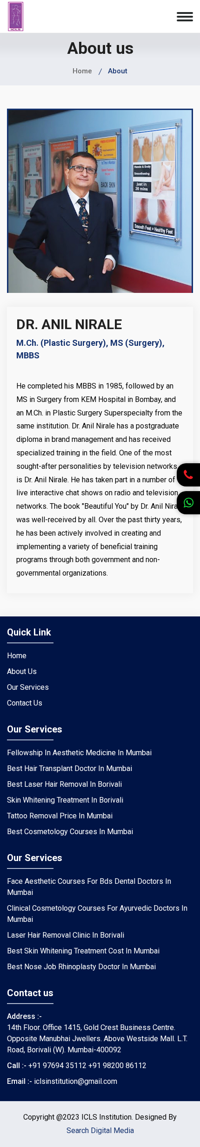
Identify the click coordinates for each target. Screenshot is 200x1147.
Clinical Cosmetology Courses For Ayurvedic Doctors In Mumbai (97, 914)
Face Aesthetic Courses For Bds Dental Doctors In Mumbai (89, 887)
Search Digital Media (100, 1130)
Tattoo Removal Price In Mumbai (60, 815)
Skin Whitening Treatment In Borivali (65, 800)
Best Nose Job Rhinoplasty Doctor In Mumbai (81, 966)
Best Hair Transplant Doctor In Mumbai (69, 768)
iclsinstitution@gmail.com (75, 1081)
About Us (22, 671)
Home (82, 71)
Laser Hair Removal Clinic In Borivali (65, 935)
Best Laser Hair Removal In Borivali (64, 784)
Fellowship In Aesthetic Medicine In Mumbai (79, 752)
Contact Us (24, 703)
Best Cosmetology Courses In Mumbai (70, 831)
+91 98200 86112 (117, 1065)
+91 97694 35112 (57, 1065)
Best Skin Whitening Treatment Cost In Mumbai (83, 950)
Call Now (185, 486)
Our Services (28, 687)
